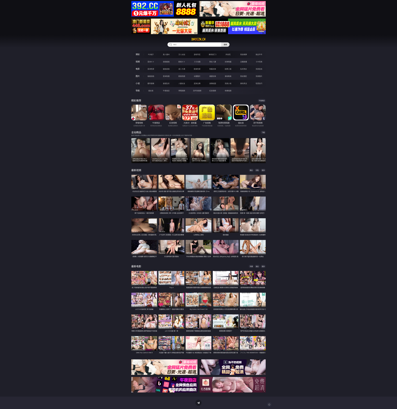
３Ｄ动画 (197, 62)
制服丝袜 (212, 69)
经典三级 (228, 69)
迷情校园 (212, 83)
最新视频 (136, 170)
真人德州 (166, 54)
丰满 (251, 266)
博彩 (138, 54)
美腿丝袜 (212, 76)
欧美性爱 (197, 69)
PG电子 (151, 54)
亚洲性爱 (151, 69)
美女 (251, 170)
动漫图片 (197, 76)
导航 (138, 90)
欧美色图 (181, 76)
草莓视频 (181, 91)
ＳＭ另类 (259, 62)
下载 (263, 132)
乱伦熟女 (243, 69)
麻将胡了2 (212, 54)
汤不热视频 (197, 91)
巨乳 (257, 170)
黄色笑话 (243, 83)
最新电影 (136, 266)
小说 (138, 83)
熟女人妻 (212, 62)
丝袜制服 (228, 62)
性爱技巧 (259, 83)
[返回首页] (269, 404)
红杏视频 (212, 91)
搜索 (225, 44)
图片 (138, 76)
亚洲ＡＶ (151, 62)
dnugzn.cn (198, 39)
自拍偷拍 (166, 62)
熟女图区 (243, 76)
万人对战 (181, 54)
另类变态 (259, 69)
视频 (138, 61)
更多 (263, 170)
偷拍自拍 (166, 69)
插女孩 (150, 91)
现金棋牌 (243, 54)
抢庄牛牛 (259, 54)
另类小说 (228, 83)
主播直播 (243, 62)
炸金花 (228, 54)
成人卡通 (181, 69)
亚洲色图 (166, 76)
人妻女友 (181, 83)
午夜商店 (166, 91)
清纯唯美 (228, 76)
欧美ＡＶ (181, 62)
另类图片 (259, 76)
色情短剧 (228, 91)
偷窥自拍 (151, 76)
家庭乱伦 (166, 83)
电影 (138, 69)
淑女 (257, 266)
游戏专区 (197, 54)
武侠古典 (197, 83)
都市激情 (151, 83)
